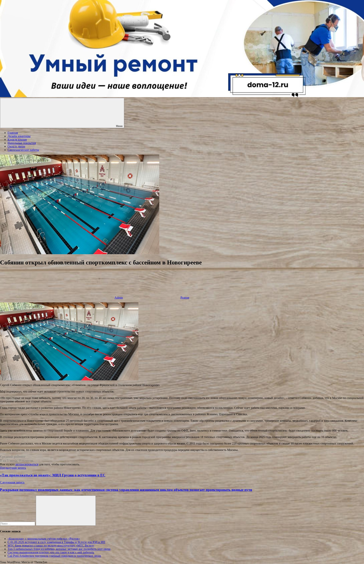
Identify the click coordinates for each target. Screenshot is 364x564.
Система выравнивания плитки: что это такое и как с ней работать (51, 552)
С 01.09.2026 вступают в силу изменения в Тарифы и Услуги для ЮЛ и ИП (56, 542)
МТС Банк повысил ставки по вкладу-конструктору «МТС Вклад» (51, 545)
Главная (13, 132)
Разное (184, 297)
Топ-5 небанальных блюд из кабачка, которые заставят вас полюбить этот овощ (59, 549)
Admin (119, 297)
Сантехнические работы (23, 149)
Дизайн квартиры (19, 136)
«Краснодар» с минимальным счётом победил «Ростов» (44, 538)
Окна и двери (16, 146)
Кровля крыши (17, 139)
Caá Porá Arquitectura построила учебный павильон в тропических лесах (54, 555)
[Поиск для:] (18, 523)
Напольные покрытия (22, 143)
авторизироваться (26, 464)
